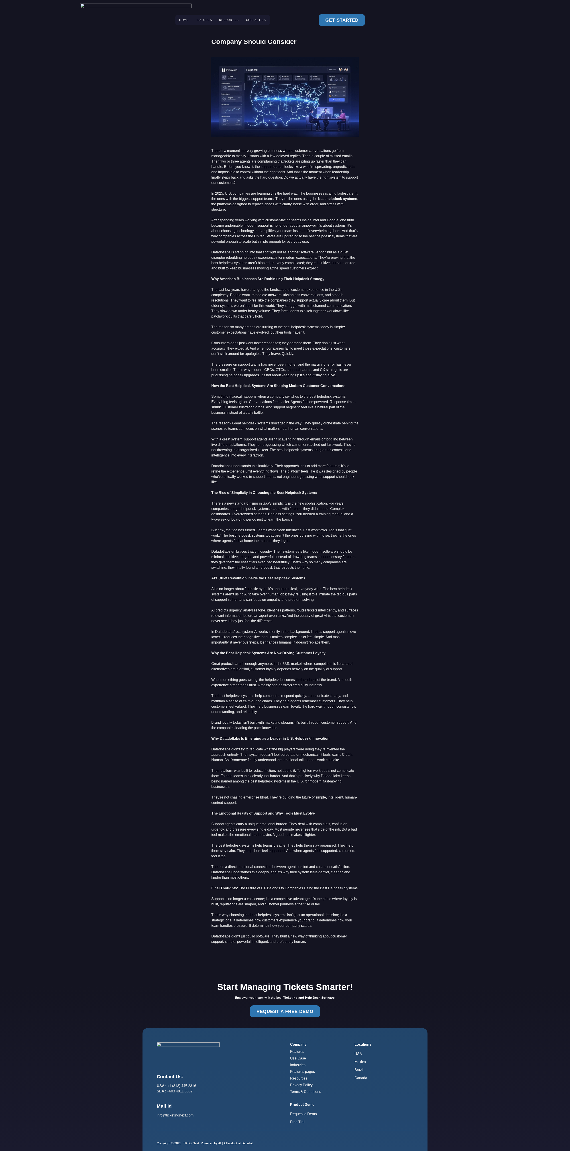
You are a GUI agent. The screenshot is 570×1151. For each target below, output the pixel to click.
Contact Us (256, 20)
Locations (362, 1044)
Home (183, 20)
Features (204, 20)
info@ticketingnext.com (175, 1115)
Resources (229, 20)
